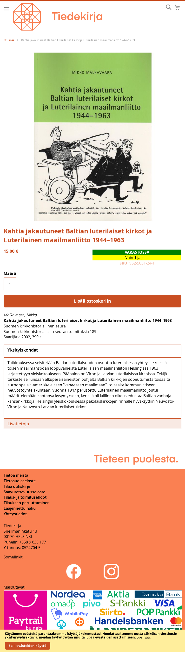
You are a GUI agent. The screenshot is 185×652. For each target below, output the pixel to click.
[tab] (92, 350)
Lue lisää (143, 637)
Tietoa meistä (16, 475)
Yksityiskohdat (22, 350)
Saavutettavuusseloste (24, 492)
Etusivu (9, 40)
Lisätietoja (18, 424)
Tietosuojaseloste (20, 480)
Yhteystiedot (15, 513)
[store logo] (57, 17)
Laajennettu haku (20, 508)
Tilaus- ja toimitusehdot (25, 497)
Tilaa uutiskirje (17, 486)
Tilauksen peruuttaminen (27, 502)
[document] (92, 641)
